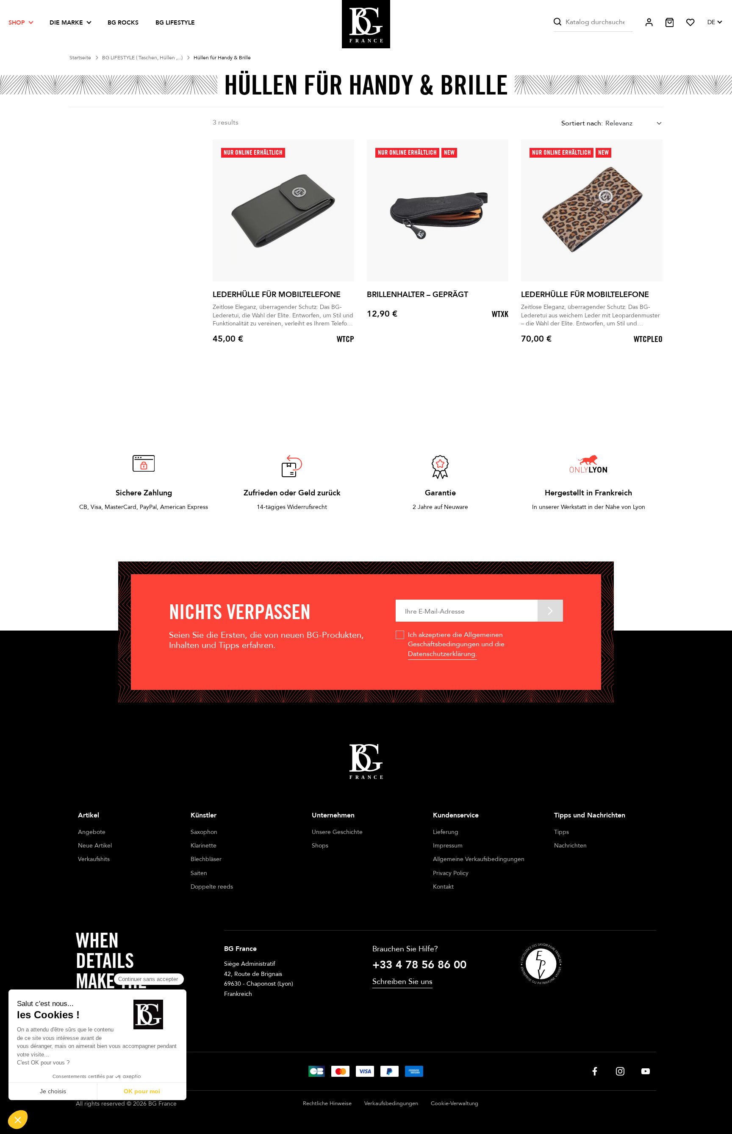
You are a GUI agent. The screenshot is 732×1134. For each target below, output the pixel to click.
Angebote (91, 832)
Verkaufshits (94, 859)
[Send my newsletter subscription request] (550, 610)
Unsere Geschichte (337, 832)
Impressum (448, 846)
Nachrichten (570, 846)
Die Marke (66, 23)
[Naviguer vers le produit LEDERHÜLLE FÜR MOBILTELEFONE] (283, 210)
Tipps (561, 832)
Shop (16, 23)
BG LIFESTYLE (175, 23)
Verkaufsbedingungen (391, 1103)
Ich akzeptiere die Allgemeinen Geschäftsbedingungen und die (456, 644)
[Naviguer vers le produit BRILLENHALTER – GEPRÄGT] (437, 210)
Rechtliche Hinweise (327, 1103)
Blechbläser (206, 859)
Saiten (199, 873)
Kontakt (443, 887)
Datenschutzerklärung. (442, 654)
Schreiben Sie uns (402, 981)
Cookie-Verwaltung (454, 1103)
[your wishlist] (690, 22)
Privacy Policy (451, 873)
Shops (320, 846)
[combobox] (634, 123)
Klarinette (203, 846)
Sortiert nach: (582, 123)
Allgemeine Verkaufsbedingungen (478, 859)
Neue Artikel (95, 846)
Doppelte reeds (212, 887)
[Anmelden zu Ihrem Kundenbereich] (649, 22)
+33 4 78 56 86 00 (419, 965)
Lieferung (445, 832)
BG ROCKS (123, 23)
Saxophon (204, 832)
